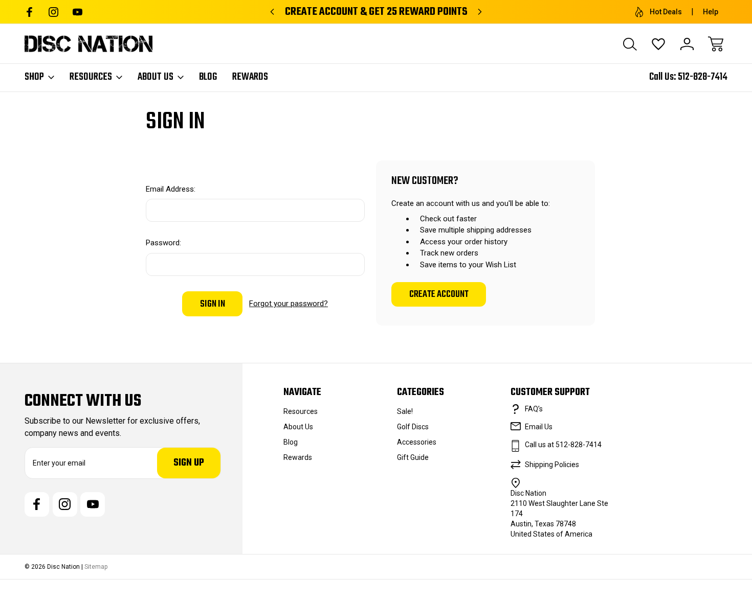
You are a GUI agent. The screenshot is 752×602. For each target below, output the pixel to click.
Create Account (439, 294)
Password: (163, 242)
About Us (155, 77)
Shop (34, 77)
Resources (91, 77)
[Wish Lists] (658, 44)
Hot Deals (666, 12)
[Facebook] (29, 12)
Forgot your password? (288, 303)
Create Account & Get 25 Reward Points (376, 12)
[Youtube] (77, 12)
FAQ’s (534, 409)
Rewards (250, 77)
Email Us (538, 427)
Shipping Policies (552, 464)
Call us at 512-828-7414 (563, 445)
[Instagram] (53, 12)
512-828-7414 (702, 77)
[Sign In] (687, 44)
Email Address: (170, 189)
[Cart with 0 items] (715, 44)
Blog (208, 77)
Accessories (416, 442)
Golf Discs (413, 427)
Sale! (405, 411)
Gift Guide (413, 457)
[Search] (630, 44)
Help (710, 12)
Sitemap (95, 566)
